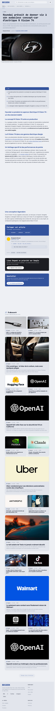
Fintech (27, 6)
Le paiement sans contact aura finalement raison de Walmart (26, 606)
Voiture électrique (21, 252)
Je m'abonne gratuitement (16, 283)
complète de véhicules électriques (14, 139)
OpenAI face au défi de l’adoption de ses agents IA (38, 391)
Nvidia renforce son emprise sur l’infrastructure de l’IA (14, 453)
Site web (19, 243)
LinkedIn (20, 232)
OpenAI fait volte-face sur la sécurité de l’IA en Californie (24, 426)
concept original (24, 154)
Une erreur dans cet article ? (21, 246)
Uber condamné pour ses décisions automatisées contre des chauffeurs (25, 487)
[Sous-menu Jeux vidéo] (23, 6)
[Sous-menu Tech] (5, 6)
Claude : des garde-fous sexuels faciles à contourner (37, 453)
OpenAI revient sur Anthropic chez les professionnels (26, 664)
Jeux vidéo (19, 6)
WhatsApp (27, 232)
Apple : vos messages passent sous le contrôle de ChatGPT (15, 630)
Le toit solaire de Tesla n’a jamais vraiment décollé (25, 545)
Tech (3, 6)
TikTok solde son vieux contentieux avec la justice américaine (38, 571)
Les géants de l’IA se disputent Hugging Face (14, 391)
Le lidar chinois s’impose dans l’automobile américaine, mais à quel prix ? (15, 572)
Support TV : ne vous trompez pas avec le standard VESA (37, 333)
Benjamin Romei (6, 30)
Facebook (13, 232)
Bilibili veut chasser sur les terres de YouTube (15, 690)
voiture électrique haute (35, 141)
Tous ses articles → (26, 243)
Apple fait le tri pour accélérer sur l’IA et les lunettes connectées (37, 511)
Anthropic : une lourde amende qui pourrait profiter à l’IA (15, 511)
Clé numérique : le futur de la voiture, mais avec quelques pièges (24, 367)
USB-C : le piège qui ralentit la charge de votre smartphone (13, 333)
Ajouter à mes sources (16, 267)
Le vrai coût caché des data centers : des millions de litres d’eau (38, 630)
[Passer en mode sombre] (50, 2)
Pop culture (11, 6)
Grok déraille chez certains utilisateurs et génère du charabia (37, 690)
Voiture (13, 252)
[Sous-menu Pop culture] (14, 6)
